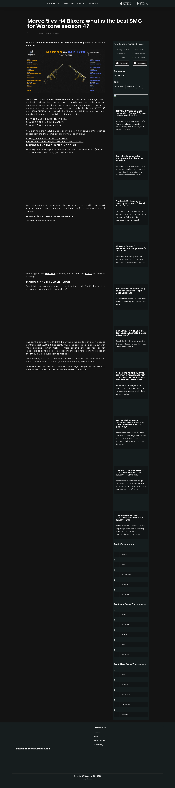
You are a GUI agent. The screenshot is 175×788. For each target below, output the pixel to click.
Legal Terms (87, 779)
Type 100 (100, 108)
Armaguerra (39, 111)
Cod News (119, 76)
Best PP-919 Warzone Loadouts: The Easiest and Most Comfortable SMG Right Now (130, 423)
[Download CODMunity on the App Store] (125, 3)
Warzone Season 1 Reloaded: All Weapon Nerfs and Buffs (131, 248)
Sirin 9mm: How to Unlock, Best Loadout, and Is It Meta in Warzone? (131, 333)
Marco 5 (37, 99)
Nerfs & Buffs (99, 740)
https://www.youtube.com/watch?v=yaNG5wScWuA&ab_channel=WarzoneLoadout (54, 140)
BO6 (66, 3)
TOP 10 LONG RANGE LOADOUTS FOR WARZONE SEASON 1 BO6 (129, 517)
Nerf (73, 3)
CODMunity (93, 3)
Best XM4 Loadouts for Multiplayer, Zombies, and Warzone (130, 158)
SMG (139, 86)
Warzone (51, 3)
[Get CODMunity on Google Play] (142, 3)
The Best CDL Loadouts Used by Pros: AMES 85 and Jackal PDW (130, 203)
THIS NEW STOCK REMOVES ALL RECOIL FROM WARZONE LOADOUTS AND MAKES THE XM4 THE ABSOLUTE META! (130, 376)
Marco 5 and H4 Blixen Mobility (46, 122)
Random (81, 3)
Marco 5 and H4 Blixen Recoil (45, 125)
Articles (96, 732)
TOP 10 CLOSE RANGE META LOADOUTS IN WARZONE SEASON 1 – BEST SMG (130, 472)
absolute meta (92, 105)
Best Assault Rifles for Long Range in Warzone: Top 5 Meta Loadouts (130, 290)
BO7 (59, 3)
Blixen (88, 273)
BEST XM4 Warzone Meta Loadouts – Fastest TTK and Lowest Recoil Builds (131, 113)
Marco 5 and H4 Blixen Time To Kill (47, 119)
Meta (95, 736)
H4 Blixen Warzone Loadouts (69, 369)
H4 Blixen (56, 99)
